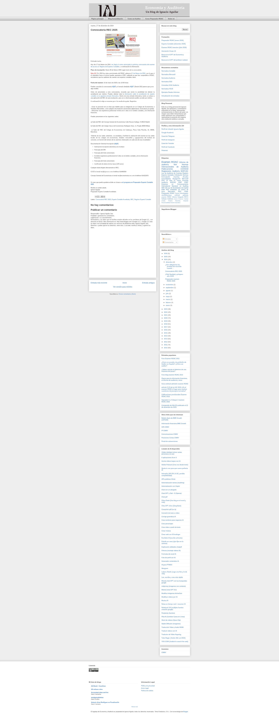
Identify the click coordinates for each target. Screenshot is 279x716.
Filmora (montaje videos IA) (171, 550)
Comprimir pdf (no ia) (169, 509)
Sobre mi (171, 19)
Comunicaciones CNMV (170, 434)
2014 (166, 336)
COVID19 (184, 169)
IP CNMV (165, 430)
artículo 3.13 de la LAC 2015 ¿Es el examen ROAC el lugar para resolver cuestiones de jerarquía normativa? (174, 389)
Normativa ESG (167, 81)
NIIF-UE (164, 188)
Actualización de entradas (170, 96)
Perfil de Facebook (168, 147)
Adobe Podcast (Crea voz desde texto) (175, 465)
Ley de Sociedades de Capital (178, 188)
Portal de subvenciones (170, 441)
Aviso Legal (145, 688)
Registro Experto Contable (142, 199)
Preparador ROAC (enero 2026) (173, 40)
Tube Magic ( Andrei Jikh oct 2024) (173, 638)
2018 (166, 324)
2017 (166, 327)
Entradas (167, 239)
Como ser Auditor (134, 19)
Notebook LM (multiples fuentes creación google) (172, 608)
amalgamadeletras (97, 697)
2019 (166, 321)
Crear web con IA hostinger (171, 534)
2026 (166, 253)
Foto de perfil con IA (168, 557)
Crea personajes (167, 523)
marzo (168, 299)
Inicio (125, 283)
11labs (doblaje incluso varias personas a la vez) (172, 453)
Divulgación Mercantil (180, 179)
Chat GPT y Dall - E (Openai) (172, 493)
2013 (166, 339)
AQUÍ (114, 86)
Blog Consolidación (115, 19)
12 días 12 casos (173, 180)
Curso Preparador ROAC (154, 19)
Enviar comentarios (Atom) (127, 294)
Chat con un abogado (169, 490)
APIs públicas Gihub (168, 479)
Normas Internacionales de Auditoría (175, 166)
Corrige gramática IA (169, 516)
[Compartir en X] (100, 197)
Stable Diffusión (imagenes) (171, 624)
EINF (180, 182)
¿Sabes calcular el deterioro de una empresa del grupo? (174, 370)
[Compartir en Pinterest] (104, 197)
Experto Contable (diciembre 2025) (174, 44)
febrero (168, 302)
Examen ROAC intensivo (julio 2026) (174, 47)
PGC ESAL (183, 191)
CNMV (164, 652)
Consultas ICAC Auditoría (170, 85)
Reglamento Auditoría (171, 171)
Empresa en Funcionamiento (175, 184)
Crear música (166, 531)
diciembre (169, 262)
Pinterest (165, 150)
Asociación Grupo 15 (169, 51)
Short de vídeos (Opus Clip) (171, 620)
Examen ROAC (170, 162)
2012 (166, 342)
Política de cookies (147, 690)
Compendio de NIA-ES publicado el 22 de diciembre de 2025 (175, 406)
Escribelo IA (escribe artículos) (172, 538)
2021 (166, 315)
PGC (163, 180)
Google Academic (168, 132)
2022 (166, 312)
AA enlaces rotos (97, 689)
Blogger (185, 711)
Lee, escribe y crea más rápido (172, 577)
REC (132, 199)
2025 (166, 256)
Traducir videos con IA (169, 631)
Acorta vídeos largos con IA (171, 461)
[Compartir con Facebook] (102, 197)
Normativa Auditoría (168, 78)
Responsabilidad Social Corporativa (171, 202)
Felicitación (178, 175)
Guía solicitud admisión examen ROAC (175, 384)
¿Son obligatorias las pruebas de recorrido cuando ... (173, 266)
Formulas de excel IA (169, 554)
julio (167, 293)
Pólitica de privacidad (148, 686)
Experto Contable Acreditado (121, 199)
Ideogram (165, 568)
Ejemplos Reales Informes (171, 92)
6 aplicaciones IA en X (169, 457)
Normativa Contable (168, 71)
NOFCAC (184, 171)
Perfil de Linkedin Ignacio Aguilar (173, 129)
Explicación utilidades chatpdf (172, 547)
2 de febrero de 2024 (138, 73)
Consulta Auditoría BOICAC (175, 181)
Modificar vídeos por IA (169, 597)
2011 (166, 345)
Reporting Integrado (181, 200)
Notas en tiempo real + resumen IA (174, 604)
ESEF (186, 182)
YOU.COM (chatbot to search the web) (175, 641)
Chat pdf (164, 497)
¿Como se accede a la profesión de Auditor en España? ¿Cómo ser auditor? (174, 364)
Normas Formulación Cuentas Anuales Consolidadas (175, 177)
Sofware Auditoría (167, 199)
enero (168, 305)
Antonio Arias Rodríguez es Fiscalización (105, 702)
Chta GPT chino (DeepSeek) (171, 506)
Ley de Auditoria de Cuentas (172, 173)
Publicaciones (167, 169)
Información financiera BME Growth (174, 423)
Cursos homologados (181, 193)
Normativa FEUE (167, 89)
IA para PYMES (167, 565)
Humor (176, 199)
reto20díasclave (167, 195)
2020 (166, 318)
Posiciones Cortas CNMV (170, 438)
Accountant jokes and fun (99, 692)
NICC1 (186, 197)
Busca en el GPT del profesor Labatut (175, 60)
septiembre (170, 287)
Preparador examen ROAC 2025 (172, 280)
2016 (166, 330)
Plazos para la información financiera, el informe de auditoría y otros (174, 379)
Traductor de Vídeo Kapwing (171, 634)
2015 (166, 333)
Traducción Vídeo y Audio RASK (173, 627)
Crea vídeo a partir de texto (171, 527)
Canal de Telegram (168, 136)
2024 (166, 259)
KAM (163, 189)
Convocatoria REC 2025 (103, 199)
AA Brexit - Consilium (98, 686)
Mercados (171, 191)
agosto (168, 290)
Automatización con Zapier (171, 486)
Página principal (97, 19)
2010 (166, 348)
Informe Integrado (178, 197)
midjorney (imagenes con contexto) (174, 586)
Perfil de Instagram (168, 140)
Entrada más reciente (99, 283)
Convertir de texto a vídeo (170, 513)
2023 (166, 309)
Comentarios (168, 242)
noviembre (170, 284)
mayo (168, 296)
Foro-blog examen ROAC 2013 (172, 375)
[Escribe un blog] (98, 197)
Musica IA (165, 600)
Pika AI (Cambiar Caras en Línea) (173, 616)
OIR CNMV (165, 427)
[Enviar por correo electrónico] (96, 197)
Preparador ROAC (168, 193)
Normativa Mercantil (168, 74)
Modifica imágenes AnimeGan (172, 593)
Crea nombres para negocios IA (173, 520)
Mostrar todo (135, 706)
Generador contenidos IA (170, 561)
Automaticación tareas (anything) (173, 482)
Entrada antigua (148, 283)
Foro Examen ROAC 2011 (170, 358)
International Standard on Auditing (175, 186)
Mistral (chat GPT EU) (169, 590)
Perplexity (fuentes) (168, 613)
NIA (175, 165)
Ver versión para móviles (122, 287)
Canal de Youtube (168, 143)
